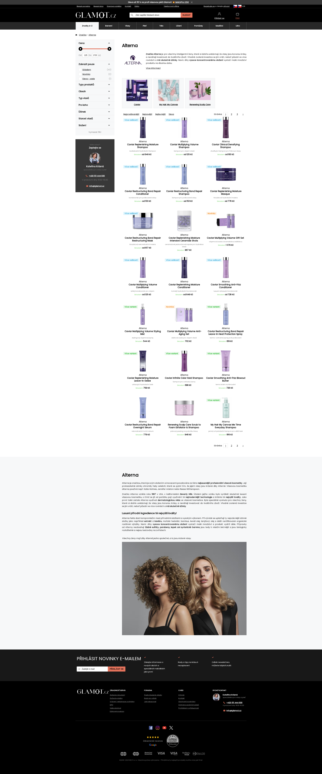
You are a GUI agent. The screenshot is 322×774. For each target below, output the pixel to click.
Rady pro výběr (150, 698)
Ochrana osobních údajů (188, 705)
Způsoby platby (116, 698)
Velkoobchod (115, 708)
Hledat (187, 15)
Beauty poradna (83, 6)
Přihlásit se (117, 669)
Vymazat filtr (95, 132)
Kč (99, 55)
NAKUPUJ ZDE (182, 2)
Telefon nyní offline (171, 6)
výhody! (226, 6)
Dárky (137, 6)
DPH (111, 705)
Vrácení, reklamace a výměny (122, 701)
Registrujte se (209, 6)
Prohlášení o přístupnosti (188, 708)
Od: (80, 55)
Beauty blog (98, 6)
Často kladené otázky (153, 695)
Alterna (92, 34)
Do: (90, 55)
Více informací (153, 68)
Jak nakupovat (150, 701)
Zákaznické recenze (153, 741)
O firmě (181, 695)
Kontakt (128, 6)
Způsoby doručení (117, 695)
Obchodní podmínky (186, 701)
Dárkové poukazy (117, 711)
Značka (82, 34)
